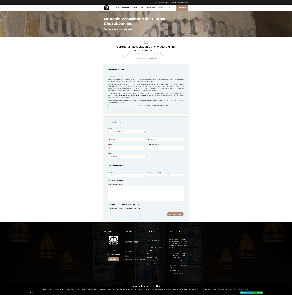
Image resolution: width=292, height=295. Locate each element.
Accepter (258, 293)
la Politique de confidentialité (130, 204)
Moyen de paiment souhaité (154, 172)
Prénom (149, 136)
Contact (160, 7)
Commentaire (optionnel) (115, 184)
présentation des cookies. (241, 289)
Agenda (142, 7)
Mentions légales (152, 244)
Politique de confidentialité (154, 247)
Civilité (110, 128)
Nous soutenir (182, 7)
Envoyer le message (175, 214)
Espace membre (151, 264)
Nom (109, 136)
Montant (110, 172)
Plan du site (150, 260)
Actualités (134, 7)
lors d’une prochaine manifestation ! (156, 106)
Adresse (110, 153)
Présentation (125, 7)
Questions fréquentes (153, 240)
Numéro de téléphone (153, 144)
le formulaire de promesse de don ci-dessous (133, 95)
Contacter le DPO (152, 257)
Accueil (117, 7)
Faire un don (150, 254)
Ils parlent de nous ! (152, 237)
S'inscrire (114, 259)
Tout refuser (34, 293)
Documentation (151, 7)
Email (109, 144)
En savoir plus (247, 293)
